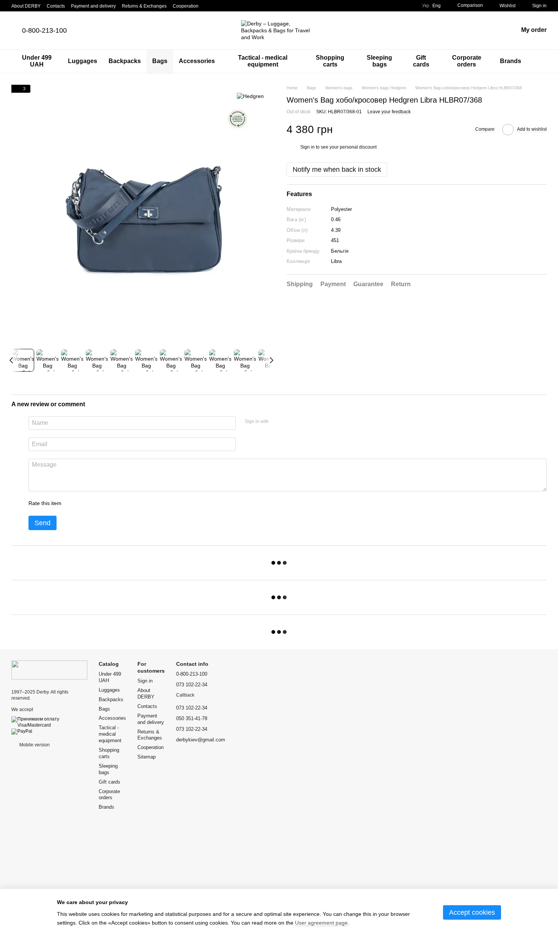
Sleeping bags (379, 61)
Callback (185, 695)
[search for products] (540, 61)
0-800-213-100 (44, 30)
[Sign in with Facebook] (277, 421)
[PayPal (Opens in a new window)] (21, 731)
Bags (159, 61)
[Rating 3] (98, 503)
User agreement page (321, 923)
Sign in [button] (307, 147)
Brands (510, 61)
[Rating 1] (74, 503)
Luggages (82, 61)
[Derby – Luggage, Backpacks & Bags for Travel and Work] (49, 669)
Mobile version (34, 745)
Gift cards (421, 61)
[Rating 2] (86, 503)
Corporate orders (466, 61)
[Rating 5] (123, 503)
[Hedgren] (250, 95)
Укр (425, 5)
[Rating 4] (110, 503)
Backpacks (125, 61)
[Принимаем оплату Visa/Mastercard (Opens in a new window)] (49, 722)
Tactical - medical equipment (262, 61)
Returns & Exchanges (144, 6)
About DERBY (26, 6)
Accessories (197, 61)
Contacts (56, 6)
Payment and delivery (93, 6)
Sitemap (146, 757)
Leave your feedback (389, 111)
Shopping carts (330, 61)
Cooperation (186, 6)
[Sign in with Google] (289, 421)
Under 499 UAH (37, 61)
